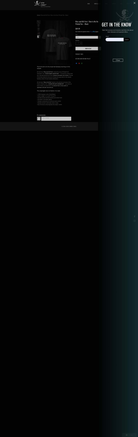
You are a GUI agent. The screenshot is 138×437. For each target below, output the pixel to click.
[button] (134, 3)
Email (107, 36)
